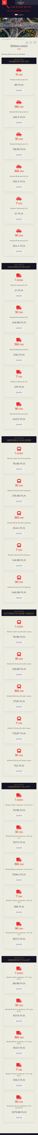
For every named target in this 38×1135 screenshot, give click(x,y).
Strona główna (6, 39)
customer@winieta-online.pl (20, 11)
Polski (19, 15)
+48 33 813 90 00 (20, 7)
